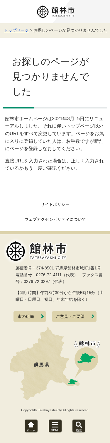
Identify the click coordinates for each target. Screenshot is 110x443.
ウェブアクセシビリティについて (55, 219)
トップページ (16, 30)
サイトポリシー (55, 204)
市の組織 (26, 316)
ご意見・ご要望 (70, 316)
